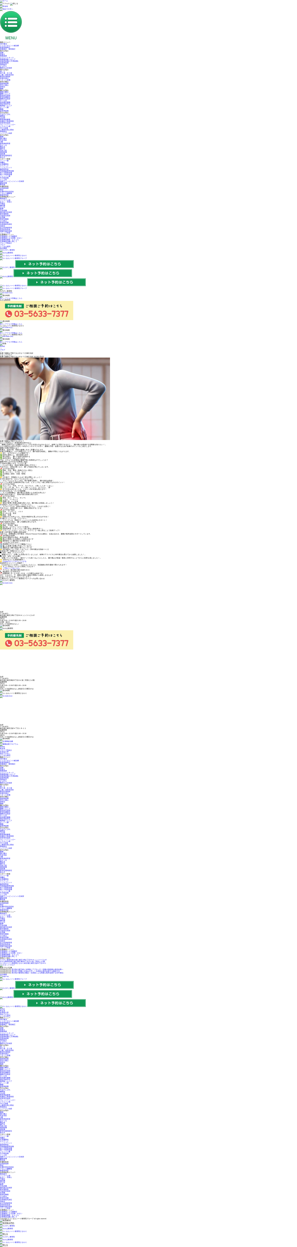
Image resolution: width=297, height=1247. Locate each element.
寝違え (2, 54)
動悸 (1, 209)
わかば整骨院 (22, 961)
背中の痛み (4, 85)
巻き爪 (2, 157)
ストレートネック (7, 58)
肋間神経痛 (4, 83)
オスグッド (4, 166)
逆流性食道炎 (5, 229)
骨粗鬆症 (3, 131)
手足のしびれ (5, 114)
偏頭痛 (2, 205)
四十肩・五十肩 (6, 73)
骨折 (1, 190)
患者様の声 (4, 752)
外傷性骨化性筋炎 (7, 192)
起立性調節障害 (6, 228)
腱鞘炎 (2, 116)
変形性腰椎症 (5, 97)
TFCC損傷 (4, 128)
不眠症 (2, 204)
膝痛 (1, 137)
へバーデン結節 (6, 133)
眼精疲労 (3, 198)
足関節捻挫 (4, 188)
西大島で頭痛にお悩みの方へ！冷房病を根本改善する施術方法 (36, 971)
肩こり (2, 71)
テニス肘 (3, 179)
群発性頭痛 (4, 222)
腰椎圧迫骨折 (5, 99)
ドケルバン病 (5, 126)
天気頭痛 (3, 210)
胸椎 (1, 88)
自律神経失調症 (6, 224)
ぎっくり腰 (4, 107)
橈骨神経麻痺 (5, 119)
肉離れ (2, 162)
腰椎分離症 (4, 92)
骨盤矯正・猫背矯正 (7, 49)
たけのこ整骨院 (23, 960)
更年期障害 (4, 214)
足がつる (3, 145)
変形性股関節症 (6, 155)
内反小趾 (3, 150)
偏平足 (2, 149)
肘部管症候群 (5, 123)
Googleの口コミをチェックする (14, 561)
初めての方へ (5, 754)
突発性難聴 (4, 219)
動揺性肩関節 (5, 76)
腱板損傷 (3, 183)
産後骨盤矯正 (5, 47)
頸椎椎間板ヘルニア (7, 59)
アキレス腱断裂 (6, 193)
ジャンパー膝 (5, 176)
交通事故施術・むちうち (9, 240)
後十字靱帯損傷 (6, 174)
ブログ (2, 245)
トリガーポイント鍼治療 (9, 46)
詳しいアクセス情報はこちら (11, 298)
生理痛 (2, 217)
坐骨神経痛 (4, 111)
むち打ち (3, 66)
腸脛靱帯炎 (4, 169)
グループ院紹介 (6, 243)
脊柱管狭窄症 (5, 104)
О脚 (1, 142)
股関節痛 (3, 152)
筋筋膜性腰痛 (5, 102)
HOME (2, 346)
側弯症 (2, 87)
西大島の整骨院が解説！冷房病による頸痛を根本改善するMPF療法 (37, 973)
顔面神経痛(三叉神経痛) (9, 61)
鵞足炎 (2, 147)
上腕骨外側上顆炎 (7, 130)
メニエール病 (5, 200)
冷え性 (2, 207)
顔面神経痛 (4, 63)
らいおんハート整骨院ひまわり (23, 963)
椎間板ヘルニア (6, 106)
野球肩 (2, 185)
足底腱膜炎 (4, 164)
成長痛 (2, 154)
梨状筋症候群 (5, 95)
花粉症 (2, 226)
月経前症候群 (5, 216)
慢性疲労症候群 (6, 212)
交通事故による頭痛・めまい (11, 238)
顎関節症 (3, 64)
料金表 (2, 748)
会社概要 (3, 248)
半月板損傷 (4, 178)
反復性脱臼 (4, 78)
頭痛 (1, 52)
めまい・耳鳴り (6, 202)
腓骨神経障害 (5, 143)
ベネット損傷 (5, 80)
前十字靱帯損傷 (6, 173)
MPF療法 (3, 44)
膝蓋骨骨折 (4, 195)
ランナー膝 (4, 161)
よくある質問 (5, 246)
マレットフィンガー (7, 125)
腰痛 (1, 109)
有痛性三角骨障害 (7, 121)
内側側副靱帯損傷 (7, 171)
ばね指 (2, 118)
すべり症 (3, 100)
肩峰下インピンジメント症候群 (12, 181)
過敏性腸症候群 (6, 231)
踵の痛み (3, 138)
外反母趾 (3, 140)
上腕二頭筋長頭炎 (7, 75)
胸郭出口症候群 (6, 68)
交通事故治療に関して (8, 241)
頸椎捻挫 (3, 56)
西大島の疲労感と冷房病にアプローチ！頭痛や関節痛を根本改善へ (37, 969)
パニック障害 (5, 233)
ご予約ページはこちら (11, 568)
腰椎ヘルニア (5, 94)
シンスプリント (6, 167)
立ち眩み (3, 221)
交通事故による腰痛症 (8, 236)
